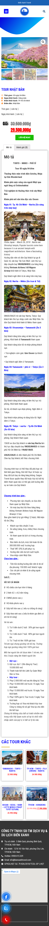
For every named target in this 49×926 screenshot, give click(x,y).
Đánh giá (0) (21, 147)
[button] (24, 137)
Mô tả (9, 147)
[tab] (9, 147)
